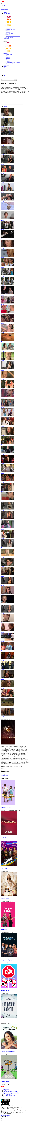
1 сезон (5, 106)
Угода (4, 1090)
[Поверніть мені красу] (15, 945)
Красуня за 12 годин (6, 807)
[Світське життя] (15, 884)
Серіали (8, 32)
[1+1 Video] (5, 1)
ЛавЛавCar (4, 837)
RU (4, 5)
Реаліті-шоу (9, 28)
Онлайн (5, 12)
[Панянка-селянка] (15, 1067)
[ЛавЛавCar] (15, 823)
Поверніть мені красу (6, 960)
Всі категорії (9, 37)
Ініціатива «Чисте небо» (9, 1095)
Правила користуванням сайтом (11, 1093)
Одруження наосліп (6, 1020)
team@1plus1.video (5, 1115)
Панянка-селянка (5, 1081)
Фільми (8, 34)
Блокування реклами (8, 1097)
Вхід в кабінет (4, 9)
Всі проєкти (6, 38)
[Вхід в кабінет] (1, 8)
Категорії (5, 26)
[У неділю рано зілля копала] (15, 1036)
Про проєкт (6, 1089)
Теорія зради (4, 929)
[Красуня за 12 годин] (15, 792)
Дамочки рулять (5, 990)
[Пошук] (15, 80)
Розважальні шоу (10, 29)
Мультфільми (9, 33)
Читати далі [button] (3, 773)
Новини (8, 30)
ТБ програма (6, 13)
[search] (1, 71)
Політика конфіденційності (10, 1091)
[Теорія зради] (15, 914)
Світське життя (5, 898)
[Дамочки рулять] (15, 976)
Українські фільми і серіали (13, 36)
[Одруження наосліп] (15, 1006)
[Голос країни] (15, 853)
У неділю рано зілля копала (8, 1051)
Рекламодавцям (7, 1094)
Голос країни (4, 868)
